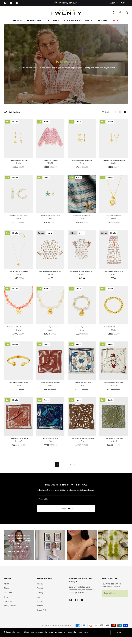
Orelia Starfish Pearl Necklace (81, 215)
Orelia (18, 163)
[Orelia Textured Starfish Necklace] (18, 249)
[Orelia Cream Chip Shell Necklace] (50, 305)
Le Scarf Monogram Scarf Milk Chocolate (82, 438)
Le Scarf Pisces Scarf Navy (50, 438)
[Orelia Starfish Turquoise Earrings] (50, 194)
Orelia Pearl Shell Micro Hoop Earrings (114, 160)
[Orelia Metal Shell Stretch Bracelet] (113, 305)
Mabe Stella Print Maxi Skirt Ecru (113, 271)
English (112, 3)
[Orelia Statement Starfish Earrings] (82, 138)
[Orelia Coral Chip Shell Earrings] (18, 194)
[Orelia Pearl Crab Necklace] (113, 194)
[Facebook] (11, 3)
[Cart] (126, 12)
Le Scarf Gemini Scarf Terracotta (18, 438)
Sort (14, 112)
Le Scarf (50, 385)
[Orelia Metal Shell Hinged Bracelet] (18, 360)
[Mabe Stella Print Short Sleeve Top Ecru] (82, 249)
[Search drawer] (114, 12)
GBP (123, 3)
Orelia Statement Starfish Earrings (82, 160)
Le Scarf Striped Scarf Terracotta (50, 382)
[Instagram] (5, 3)
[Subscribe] (124, 593)
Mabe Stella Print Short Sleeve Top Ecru (81, 271)
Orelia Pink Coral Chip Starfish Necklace (18, 327)
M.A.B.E (50, 163)
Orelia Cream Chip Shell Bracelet (82, 327)
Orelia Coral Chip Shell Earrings (18, 215)
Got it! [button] (119, 632)
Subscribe (66, 508)
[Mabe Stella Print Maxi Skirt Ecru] (113, 249)
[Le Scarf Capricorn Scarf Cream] (113, 360)
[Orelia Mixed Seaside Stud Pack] (18, 138)
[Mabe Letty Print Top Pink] (50, 138)
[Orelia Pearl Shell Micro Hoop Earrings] (113, 138)
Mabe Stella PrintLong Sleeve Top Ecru (50, 271)
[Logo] (66, 12)
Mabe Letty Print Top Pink (50, 160)
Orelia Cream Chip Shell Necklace (50, 327)
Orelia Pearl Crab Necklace (113, 215)
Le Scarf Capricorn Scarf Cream (113, 382)
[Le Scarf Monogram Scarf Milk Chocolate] (82, 416)
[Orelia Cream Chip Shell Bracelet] (82, 305)
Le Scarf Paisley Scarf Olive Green (113, 438)
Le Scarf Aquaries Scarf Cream (82, 382)
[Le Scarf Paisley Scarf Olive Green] (113, 416)
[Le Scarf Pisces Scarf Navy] (50, 416)
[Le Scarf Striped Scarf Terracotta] (50, 360)
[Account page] (120, 12)
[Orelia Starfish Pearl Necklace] (82, 194)
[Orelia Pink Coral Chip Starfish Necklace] (18, 305)
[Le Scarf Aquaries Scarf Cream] (82, 360)
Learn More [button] (83, 632)
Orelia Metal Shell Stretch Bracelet (113, 327)
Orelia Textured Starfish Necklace (18, 271)
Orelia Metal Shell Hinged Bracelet (18, 382)
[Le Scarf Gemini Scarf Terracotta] (18, 416)
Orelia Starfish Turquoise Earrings (50, 215)
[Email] (16, 3)
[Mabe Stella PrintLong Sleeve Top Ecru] (50, 249)
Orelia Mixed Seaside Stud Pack (18, 160)
